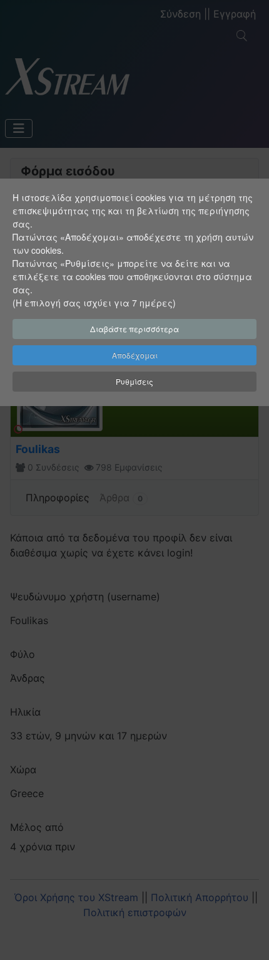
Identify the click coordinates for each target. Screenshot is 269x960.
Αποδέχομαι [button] (135, 355)
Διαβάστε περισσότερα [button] (134, 328)
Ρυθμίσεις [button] (134, 381)
